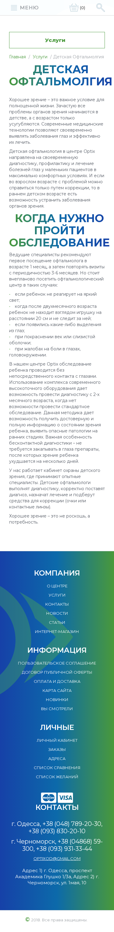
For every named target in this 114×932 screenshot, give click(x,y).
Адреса (57, 758)
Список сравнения (57, 767)
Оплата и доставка (57, 681)
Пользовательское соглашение (57, 663)
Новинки (57, 699)
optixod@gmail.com (57, 858)
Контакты (57, 604)
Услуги (40, 57)
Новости (57, 613)
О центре (57, 585)
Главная (17, 57)
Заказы (57, 749)
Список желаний (57, 776)
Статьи (57, 622)
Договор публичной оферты (57, 672)
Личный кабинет (57, 740)
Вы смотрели (57, 708)
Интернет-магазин (57, 631)
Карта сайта (57, 690)
